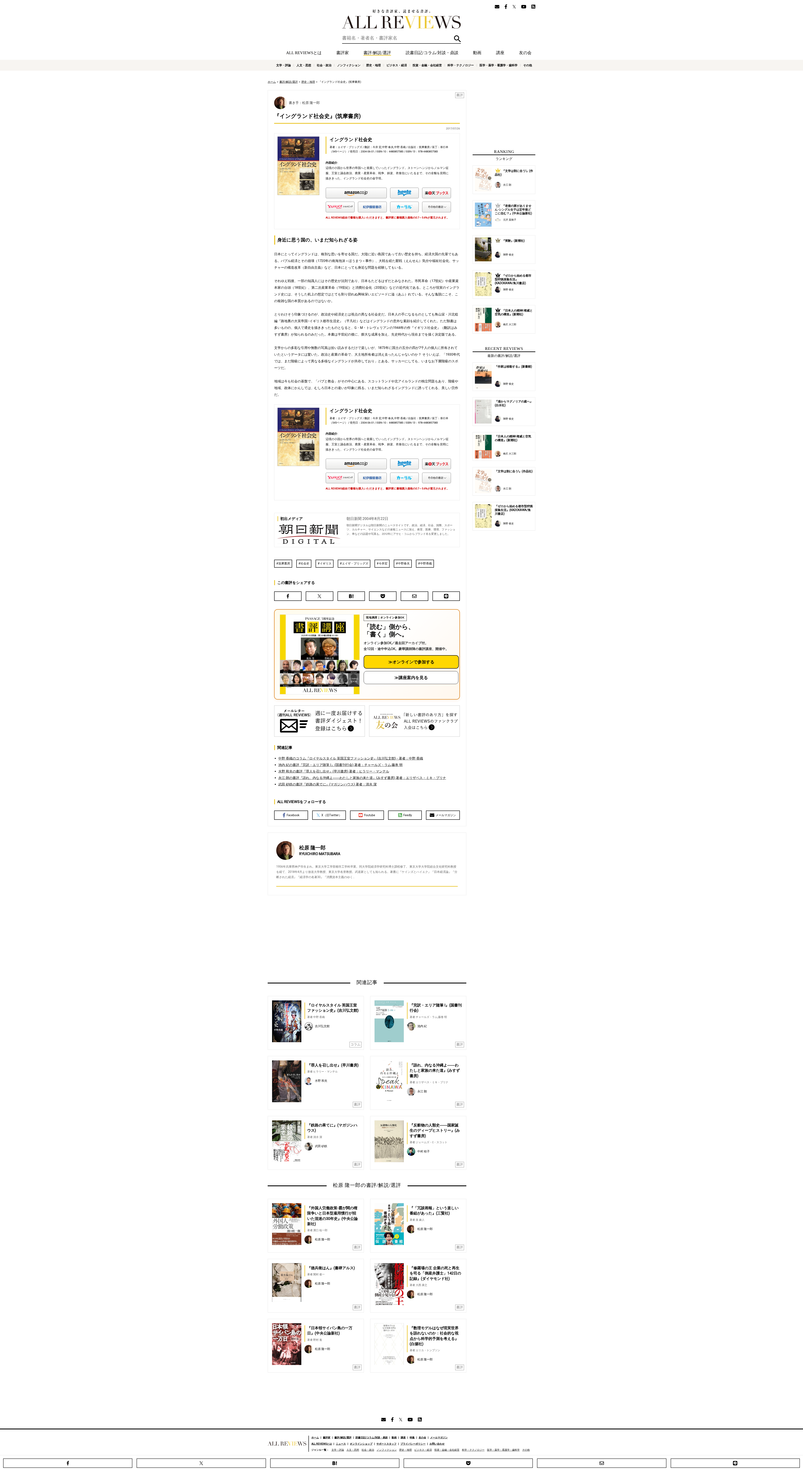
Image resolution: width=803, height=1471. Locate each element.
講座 (500, 52)
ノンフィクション (349, 65)
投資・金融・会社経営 (427, 65)
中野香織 (426, 563)
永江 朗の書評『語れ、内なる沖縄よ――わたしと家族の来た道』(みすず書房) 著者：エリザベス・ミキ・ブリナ (362, 778)
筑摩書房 (284, 563)
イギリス (325, 563)
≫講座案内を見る (411, 677)
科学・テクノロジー (461, 65)
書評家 (342, 52)
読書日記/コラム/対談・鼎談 (432, 52)
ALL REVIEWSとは (304, 52)
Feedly (407, 815)
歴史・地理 (373, 65)
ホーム (272, 81)
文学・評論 (283, 65)
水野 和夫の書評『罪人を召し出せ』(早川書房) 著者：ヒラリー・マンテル (333, 771)
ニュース (341, 1443)
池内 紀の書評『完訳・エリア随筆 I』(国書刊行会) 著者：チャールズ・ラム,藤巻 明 (340, 765)
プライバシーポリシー (413, 1443)
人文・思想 (304, 65)
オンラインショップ (361, 1443)
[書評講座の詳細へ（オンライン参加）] (319, 654)
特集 (412, 1437)
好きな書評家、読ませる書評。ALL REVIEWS (401, 19)
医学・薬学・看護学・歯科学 (498, 65)
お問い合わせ (437, 1443)
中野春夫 (404, 563)
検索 (457, 38)
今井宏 (383, 563)
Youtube (369, 815)
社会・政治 (324, 65)
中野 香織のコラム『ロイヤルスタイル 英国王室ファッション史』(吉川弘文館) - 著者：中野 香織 (350, 758)
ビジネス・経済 (396, 65)
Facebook (293, 815)
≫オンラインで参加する (411, 661)
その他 (527, 65)
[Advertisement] (327, 937)
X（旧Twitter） (331, 815)
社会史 (304, 563)
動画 (477, 52)
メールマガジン (446, 815)
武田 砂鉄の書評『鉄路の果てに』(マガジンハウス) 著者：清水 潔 (327, 784)
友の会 (525, 52)
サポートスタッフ (386, 1443)
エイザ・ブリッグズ (355, 563)
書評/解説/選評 (377, 52)
